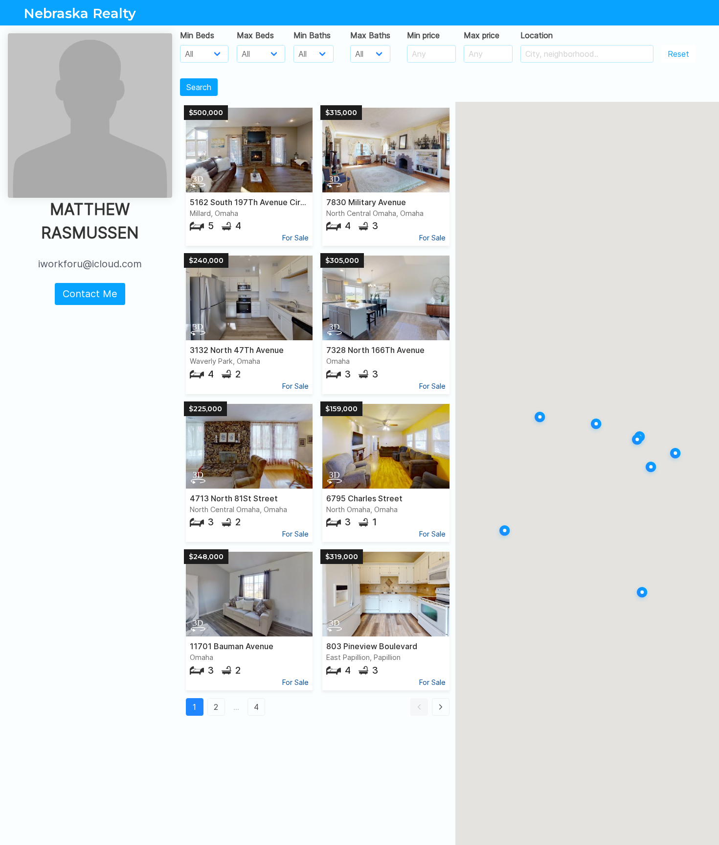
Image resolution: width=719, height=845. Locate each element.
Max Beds (255, 35)
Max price (481, 35)
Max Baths (370, 35)
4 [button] (256, 707)
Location (536, 35)
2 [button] (216, 707)
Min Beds (197, 35)
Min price (423, 35)
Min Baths (312, 35)
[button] (419, 707)
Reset (678, 54)
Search (198, 87)
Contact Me (90, 294)
